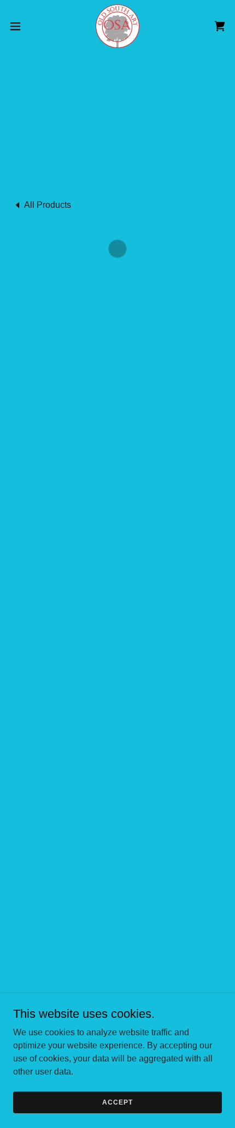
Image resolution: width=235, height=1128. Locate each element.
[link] (117, 26)
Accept (117, 1102)
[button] (21, 26)
